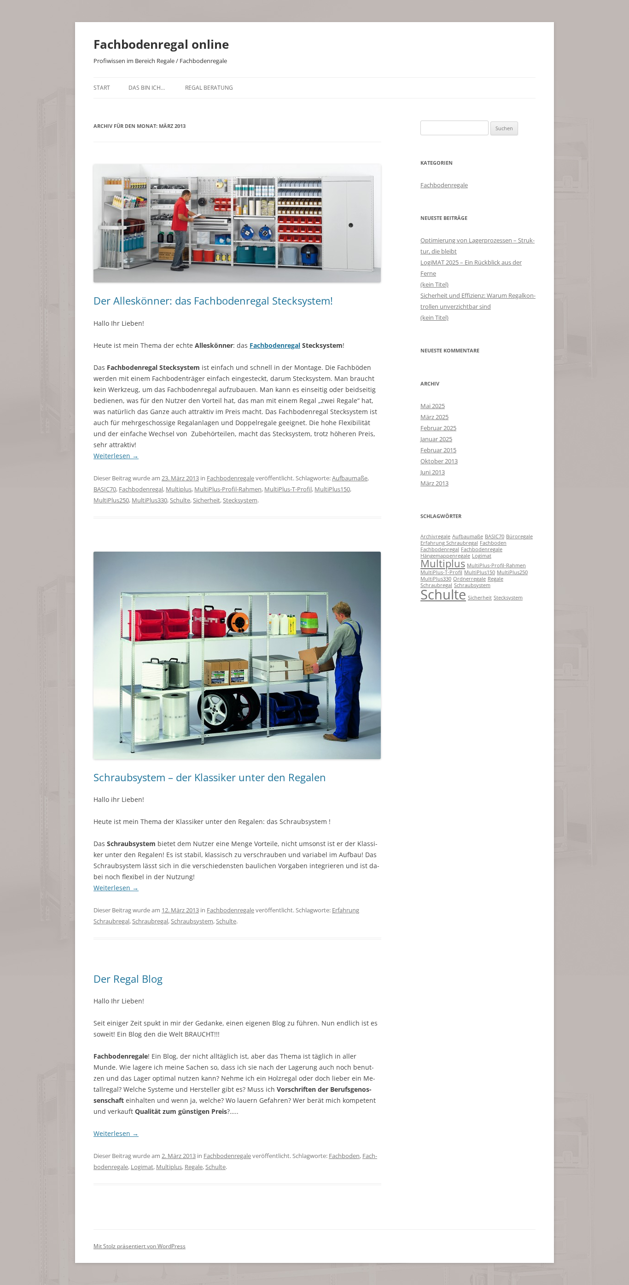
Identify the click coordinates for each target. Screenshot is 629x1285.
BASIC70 (104, 489)
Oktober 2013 (439, 461)
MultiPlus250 (111, 500)
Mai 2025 (432, 406)
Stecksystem (240, 500)
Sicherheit (206, 500)
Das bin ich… (146, 88)
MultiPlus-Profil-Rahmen (228, 489)
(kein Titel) (434, 284)
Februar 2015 (438, 450)
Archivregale (435, 536)
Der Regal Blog (128, 978)
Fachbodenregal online (161, 44)
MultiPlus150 (332, 489)
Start (101, 88)
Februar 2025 (438, 428)
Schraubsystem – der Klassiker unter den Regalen (209, 777)
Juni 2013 (432, 472)
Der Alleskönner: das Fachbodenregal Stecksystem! (213, 300)
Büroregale (519, 536)
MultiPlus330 (149, 500)
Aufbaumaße (349, 478)
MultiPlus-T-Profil (288, 489)
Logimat (142, 1167)
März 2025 (434, 417)
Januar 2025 (436, 439)
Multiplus (179, 489)
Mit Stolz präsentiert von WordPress (139, 1246)
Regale (194, 1167)
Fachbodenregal (141, 489)
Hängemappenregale (445, 556)
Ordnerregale (469, 579)
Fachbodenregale (230, 478)
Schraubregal (150, 921)
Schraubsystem (192, 921)
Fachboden (344, 1156)
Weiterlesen (116, 455)
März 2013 (434, 483)
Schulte (180, 500)
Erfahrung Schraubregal (449, 543)
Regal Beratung (209, 88)
